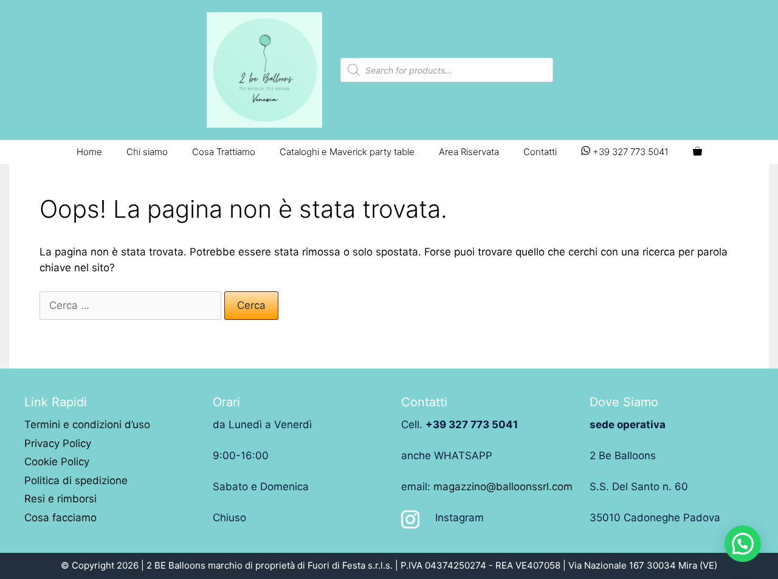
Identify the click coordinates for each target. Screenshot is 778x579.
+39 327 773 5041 (629, 152)
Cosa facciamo (60, 517)
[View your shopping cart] (697, 152)
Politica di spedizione (76, 480)
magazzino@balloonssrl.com (503, 486)
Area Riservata (469, 152)
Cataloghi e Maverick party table (347, 152)
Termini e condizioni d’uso (87, 424)
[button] (743, 543)
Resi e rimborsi (60, 499)
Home (89, 152)
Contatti (540, 152)
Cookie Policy (56, 462)
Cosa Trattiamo (223, 152)
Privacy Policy (57, 443)
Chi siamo (147, 152)
